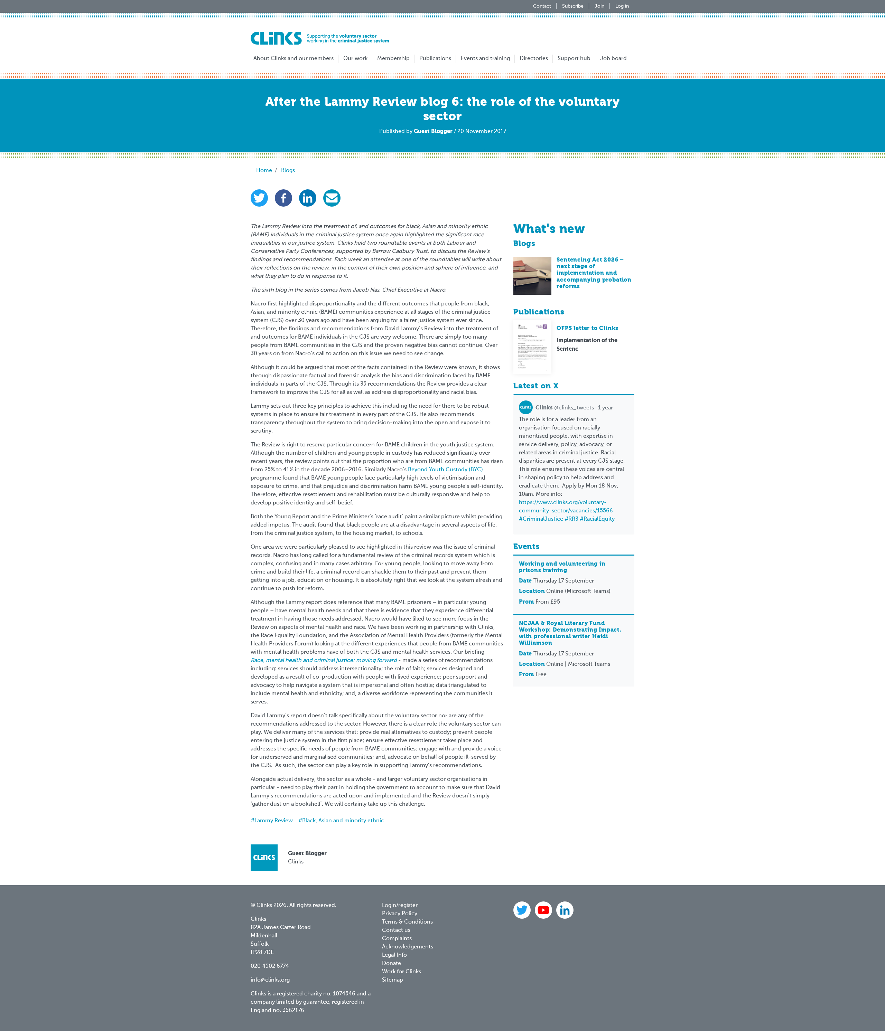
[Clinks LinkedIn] (565, 910)
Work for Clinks (401, 972)
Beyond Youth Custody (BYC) (445, 470)
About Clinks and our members (293, 59)
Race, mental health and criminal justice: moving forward (324, 660)
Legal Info (394, 955)
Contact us (396, 930)
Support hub (574, 59)
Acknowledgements (407, 947)
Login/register (400, 905)
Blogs (288, 170)
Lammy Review (273, 821)
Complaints (397, 939)
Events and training (485, 59)
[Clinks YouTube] (544, 910)
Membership (393, 59)
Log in (622, 6)
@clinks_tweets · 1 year (574, 408)
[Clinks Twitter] (522, 910)
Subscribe (573, 6)
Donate (391, 963)
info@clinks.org (270, 980)
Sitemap (392, 980)
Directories (534, 59)
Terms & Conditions (407, 922)
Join (599, 6)
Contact (542, 6)
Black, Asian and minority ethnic (343, 821)
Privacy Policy (399, 914)
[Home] (320, 38)
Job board (613, 59)
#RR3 (571, 519)
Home (264, 170)
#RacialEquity (597, 519)
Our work (355, 59)
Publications (435, 59)
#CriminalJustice (541, 519)
